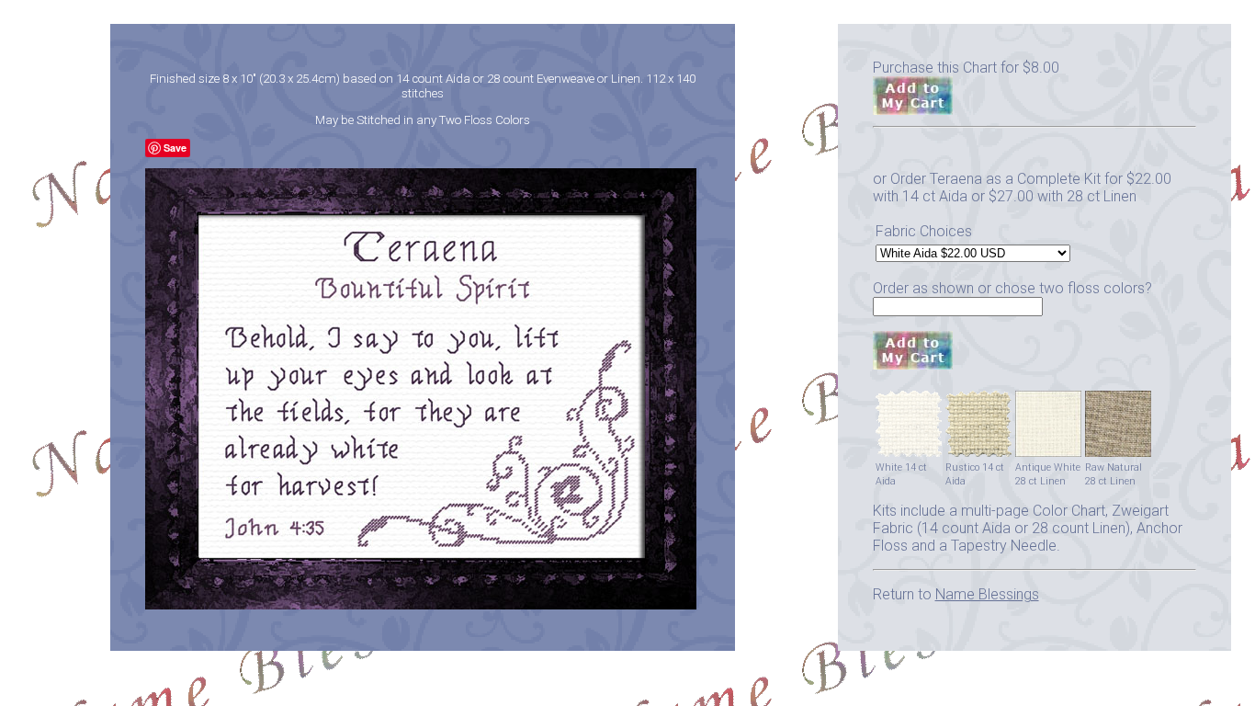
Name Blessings (987, 594)
